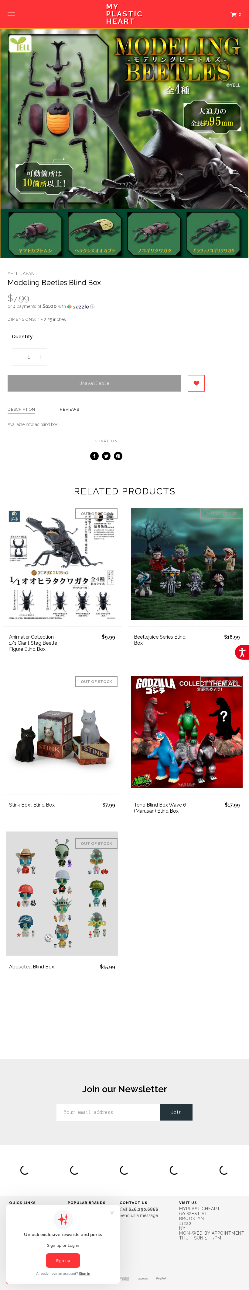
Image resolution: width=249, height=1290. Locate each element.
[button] (106, 306)
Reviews (69, 409)
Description (21, 409)
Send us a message (139, 1215)
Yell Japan (21, 273)
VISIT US (188, 1203)
